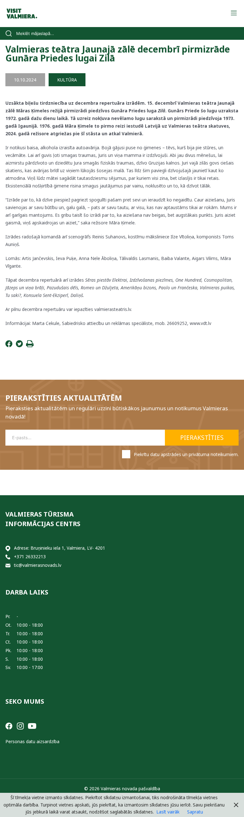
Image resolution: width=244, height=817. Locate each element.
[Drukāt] (30, 345)
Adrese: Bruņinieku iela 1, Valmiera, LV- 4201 (59, 548)
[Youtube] (32, 725)
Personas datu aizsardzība (32, 741)
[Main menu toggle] (234, 14)
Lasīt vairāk (168, 812)
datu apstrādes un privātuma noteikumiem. (194, 454)
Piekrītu (186, 454)
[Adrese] (7, 548)
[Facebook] (8, 345)
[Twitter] (19, 345)
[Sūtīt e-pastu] (7, 565)
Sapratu (195, 812)
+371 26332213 (30, 556)
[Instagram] (20, 725)
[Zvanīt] (7, 556)
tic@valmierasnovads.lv (37, 565)
